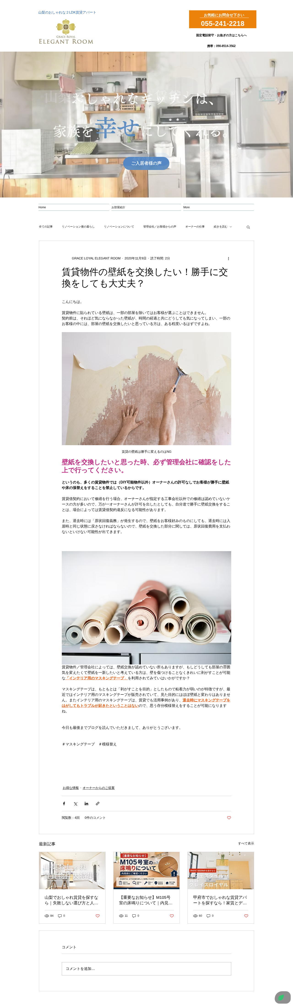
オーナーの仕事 (195, 226)
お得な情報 (71, 788)
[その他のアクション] (228, 258)
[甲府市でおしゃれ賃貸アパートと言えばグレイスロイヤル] (221, 870)
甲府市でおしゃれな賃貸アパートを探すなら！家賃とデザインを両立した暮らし (220, 900)
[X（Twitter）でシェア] (75, 803)
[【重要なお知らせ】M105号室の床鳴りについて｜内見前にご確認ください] (147, 870)
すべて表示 (246, 843)
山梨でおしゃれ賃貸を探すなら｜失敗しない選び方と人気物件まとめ (71, 900)
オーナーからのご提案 (99, 788)
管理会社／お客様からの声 (159, 226)
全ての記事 (46, 226)
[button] (248, 227)
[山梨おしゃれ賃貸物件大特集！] (72, 870)
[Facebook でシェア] (64, 803)
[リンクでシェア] (97, 803)
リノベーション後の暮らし (78, 226)
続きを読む (221, 226)
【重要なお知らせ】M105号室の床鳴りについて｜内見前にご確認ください (146, 900)
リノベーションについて (119, 226)
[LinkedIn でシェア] (86, 803)
